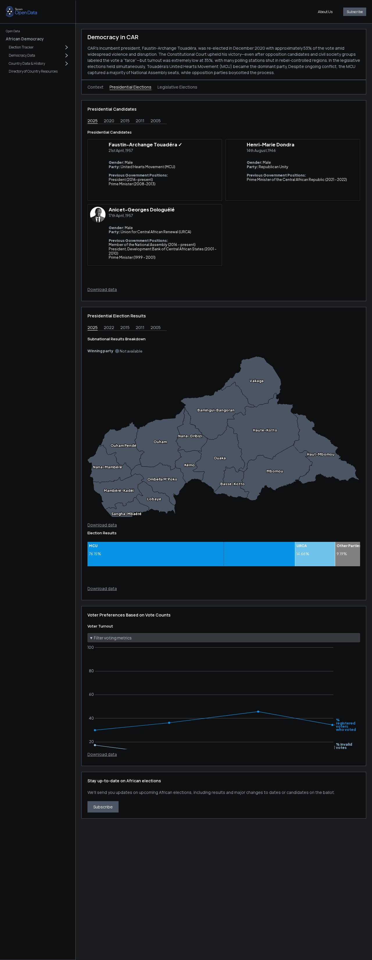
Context (95, 87)
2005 (156, 120)
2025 (92, 120)
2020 (109, 120)
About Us (325, 11)
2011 (140, 120)
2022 (109, 327)
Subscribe (355, 11)
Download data (102, 289)
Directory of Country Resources (33, 71)
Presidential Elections (130, 87)
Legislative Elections (177, 87)
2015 (125, 120)
